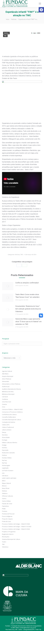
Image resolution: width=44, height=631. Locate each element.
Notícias (6, 33)
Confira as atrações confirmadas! (27, 283)
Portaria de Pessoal (8, 514)
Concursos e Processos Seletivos (12, 412)
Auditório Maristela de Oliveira (11, 389)
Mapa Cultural (6, 483)
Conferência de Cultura (9, 414)
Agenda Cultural (7, 371)
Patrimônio (5, 506)
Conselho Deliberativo (9, 417)
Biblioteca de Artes (8, 391)
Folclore (4, 455)
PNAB (3, 509)
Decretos (5, 435)
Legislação (5, 468)
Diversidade (6, 437)
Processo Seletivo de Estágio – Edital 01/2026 (16, 524)
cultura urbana (6, 430)
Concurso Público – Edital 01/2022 (12, 409)
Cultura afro (6, 425)
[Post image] (7, 286)
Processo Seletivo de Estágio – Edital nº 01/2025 (16, 526)
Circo (3, 407)
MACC (4, 481)
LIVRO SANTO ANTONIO (9, 478)
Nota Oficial (5, 488)
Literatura (5, 476)
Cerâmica (5, 399)
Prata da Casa (6, 521)
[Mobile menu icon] (40, 4)
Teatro (4, 542)
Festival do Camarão (8, 453)
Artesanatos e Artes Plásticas (11, 384)
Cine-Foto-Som (6, 402)
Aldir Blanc (5, 374)
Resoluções (5, 537)
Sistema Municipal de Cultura (11, 539)
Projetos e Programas (9, 532)
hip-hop (4, 463)
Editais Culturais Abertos (9, 442)
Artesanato (5, 381)
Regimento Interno (8, 534)
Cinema (4, 404)
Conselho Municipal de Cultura (11, 419)
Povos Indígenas (7, 516)
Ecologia (4, 440)
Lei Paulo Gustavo (7, 470)
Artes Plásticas (6, 379)
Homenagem (6, 465)
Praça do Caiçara (7, 519)
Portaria (4, 511)
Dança (4, 432)
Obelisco (4, 493)
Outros (4, 498)
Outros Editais (6, 501)
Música (4, 486)
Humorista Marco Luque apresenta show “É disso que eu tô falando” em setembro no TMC (28, 321)
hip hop (4, 460)
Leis (3, 473)
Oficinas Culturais (7, 496)
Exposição (5, 450)
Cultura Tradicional (8, 427)
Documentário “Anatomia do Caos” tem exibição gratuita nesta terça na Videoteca (28, 308)
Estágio (4, 445)
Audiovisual (5, 386)
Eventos (4, 448)
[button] (41, 9)
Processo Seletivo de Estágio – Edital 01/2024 (16, 529)
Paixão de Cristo (7, 504)
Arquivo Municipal (7, 376)
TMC (5, 36)
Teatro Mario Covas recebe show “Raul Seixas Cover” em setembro (27, 296)
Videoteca (5, 547)
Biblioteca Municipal (8, 394)
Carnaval (5, 397)
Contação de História (8, 422)
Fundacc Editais (7, 458)
